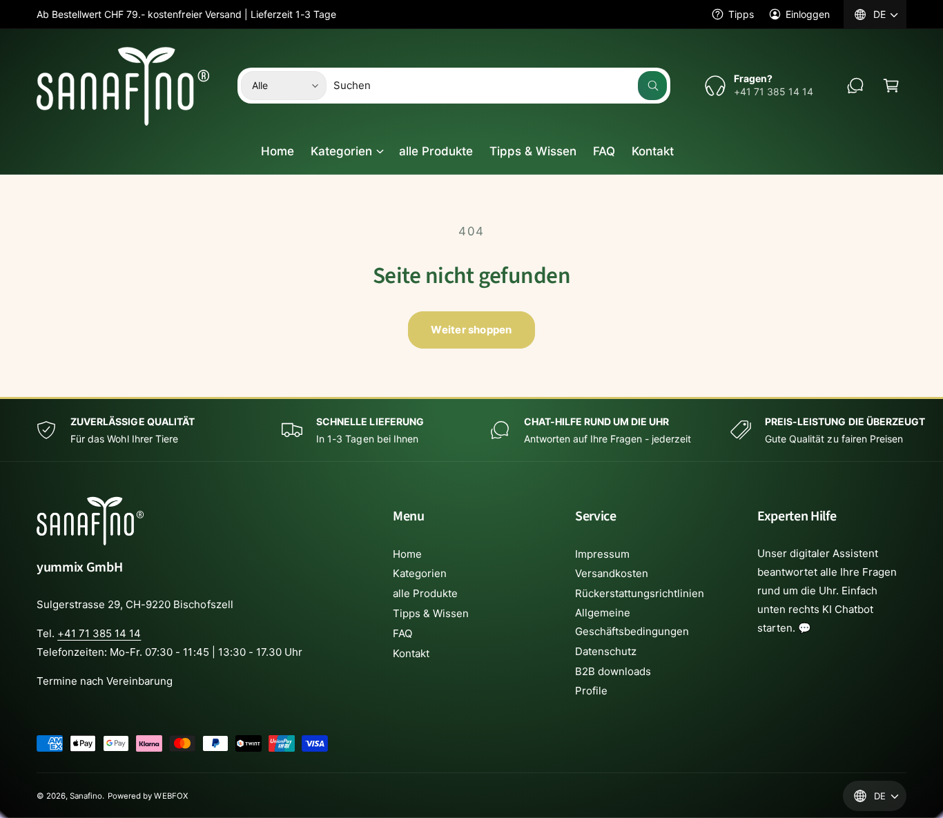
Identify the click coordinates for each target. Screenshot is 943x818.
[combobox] (500, 86)
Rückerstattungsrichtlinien (639, 593)
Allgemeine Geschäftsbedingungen (632, 622)
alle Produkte (425, 593)
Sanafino (86, 796)
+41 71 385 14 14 (99, 633)
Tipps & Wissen (431, 613)
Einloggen (808, 14)
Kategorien (341, 151)
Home (407, 554)
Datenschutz (605, 651)
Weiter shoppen (471, 329)
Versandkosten (611, 573)
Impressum (602, 554)
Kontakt (411, 653)
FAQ (402, 633)
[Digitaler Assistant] (855, 86)
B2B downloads (613, 671)
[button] (891, 86)
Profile (591, 690)
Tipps (741, 14)
